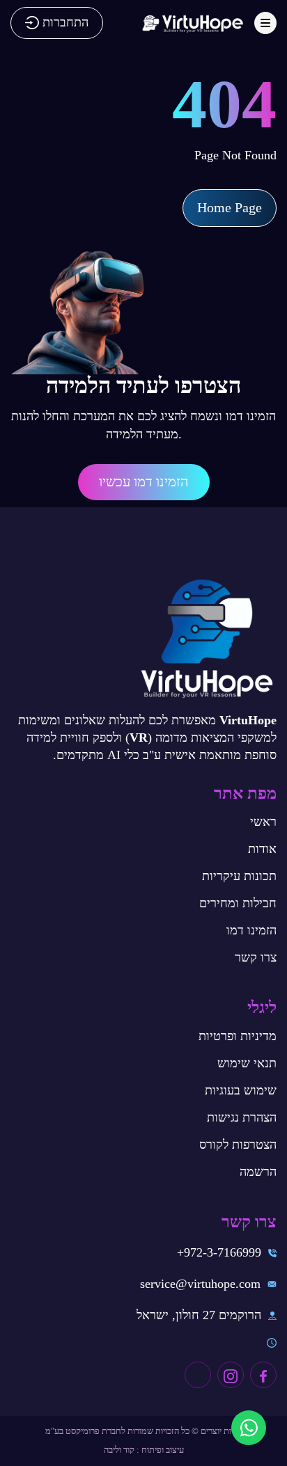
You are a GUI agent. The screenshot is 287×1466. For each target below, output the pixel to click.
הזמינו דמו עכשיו (144, 481)
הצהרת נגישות (242, 1117)
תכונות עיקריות (239, 876)
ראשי (263, 821)
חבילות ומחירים (238, 903)
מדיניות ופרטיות (238, 1036)
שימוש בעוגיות (241, 1090)
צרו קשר (256, 957)
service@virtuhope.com (200, 1284)
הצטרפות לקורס (238, 1144)
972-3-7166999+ (219, 1252)
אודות (262, 849)
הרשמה (258, 1171)
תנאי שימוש (247, 1063)
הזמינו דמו (251, 930)
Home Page (229, 207)
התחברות (65, 22)
